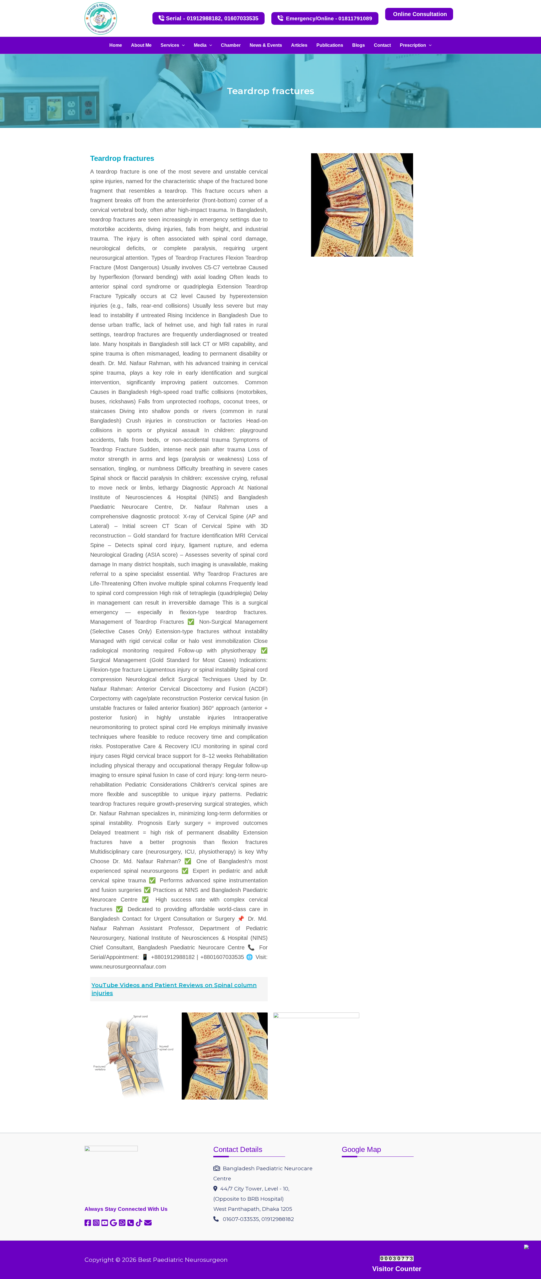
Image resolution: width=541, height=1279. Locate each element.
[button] (182, 45)
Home (115, 45)
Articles (299, 45)
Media (200, 45)
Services (170, 45)
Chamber (231, 45)
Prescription (413, 45)
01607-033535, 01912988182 (256, 1219)
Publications (329, 45)
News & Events (266, 45)
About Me (141, 45)
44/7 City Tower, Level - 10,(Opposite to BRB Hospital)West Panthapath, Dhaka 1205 (252, 1198)
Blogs (358, 45)
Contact (382, 45)
